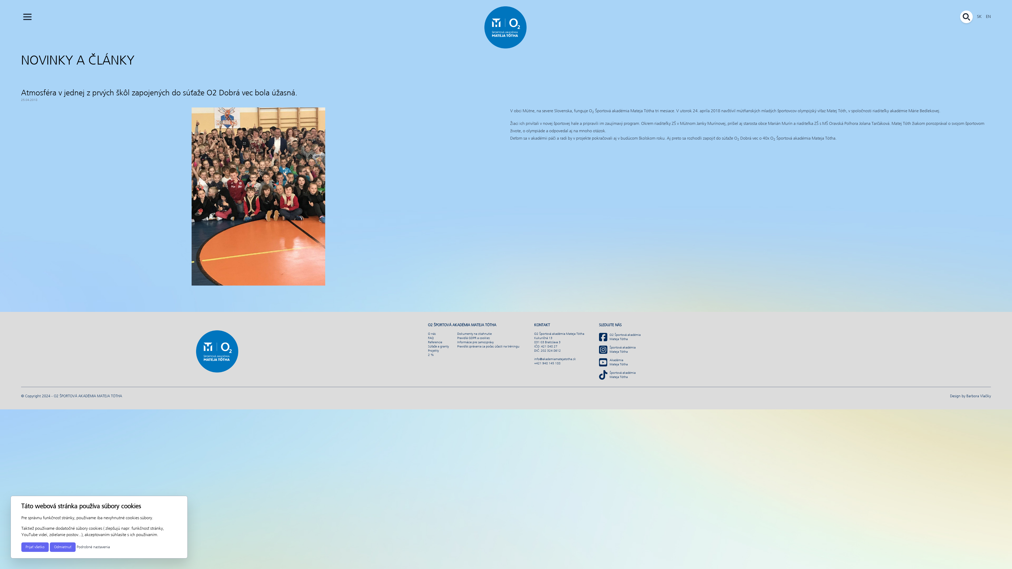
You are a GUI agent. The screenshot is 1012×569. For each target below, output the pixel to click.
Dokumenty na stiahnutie (474, 334)
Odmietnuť (62, 547)
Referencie (435, 342)
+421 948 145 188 (547, 363)
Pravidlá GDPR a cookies (473, 338)
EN (988, 17)
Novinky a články (77, 61)
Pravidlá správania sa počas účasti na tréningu (488, 346)
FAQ (431, 338)
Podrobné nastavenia (93, 547)
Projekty (433, 350)
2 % (431, 355)
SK (979, 17)
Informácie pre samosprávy (475, 342)
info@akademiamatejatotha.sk (555, 359)
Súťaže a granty (438, 346)
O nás (432, 334)
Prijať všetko (35, 547)
